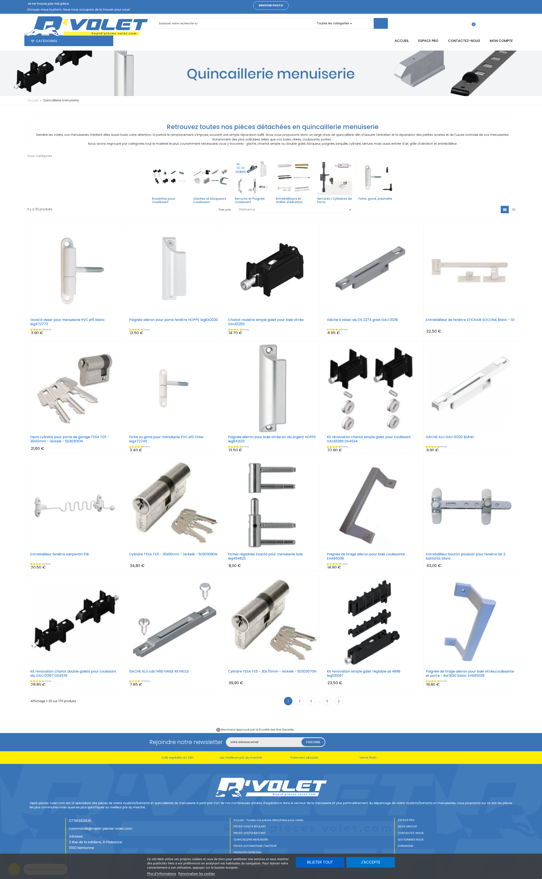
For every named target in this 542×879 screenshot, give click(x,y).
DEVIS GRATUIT (407, 826)
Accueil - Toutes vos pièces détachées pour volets (268, 820)
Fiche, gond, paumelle (375, 199)
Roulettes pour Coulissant (163, 200)
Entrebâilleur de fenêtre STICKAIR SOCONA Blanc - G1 (470, 320)
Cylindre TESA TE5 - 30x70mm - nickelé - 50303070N (272, 671)
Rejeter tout (320, 862)
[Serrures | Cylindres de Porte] (334, 177)
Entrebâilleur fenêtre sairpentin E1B (59, 554)
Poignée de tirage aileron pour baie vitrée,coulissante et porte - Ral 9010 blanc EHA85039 (470, 673)
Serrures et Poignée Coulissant (250, 200)
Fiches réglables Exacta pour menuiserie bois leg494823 (265, 556)
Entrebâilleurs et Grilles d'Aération (289, 200)
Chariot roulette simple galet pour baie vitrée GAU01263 (266, 322)
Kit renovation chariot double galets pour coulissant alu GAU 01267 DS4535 (73, 673)
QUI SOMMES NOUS (411, 840)
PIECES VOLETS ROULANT (250, 826)
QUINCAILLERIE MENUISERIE (251, 840)
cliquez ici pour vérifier (310, 729)
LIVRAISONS (405, 846)
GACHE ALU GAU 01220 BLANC (450, 437)
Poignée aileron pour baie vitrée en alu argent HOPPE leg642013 (272, 439)
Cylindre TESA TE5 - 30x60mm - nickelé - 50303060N (173, 554)
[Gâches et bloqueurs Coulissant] (210, 177)
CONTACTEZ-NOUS (411, 833)
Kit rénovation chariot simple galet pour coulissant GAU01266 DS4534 (369, 439)
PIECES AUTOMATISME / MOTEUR (255, 846)
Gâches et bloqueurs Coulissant (209, 200)
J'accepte (370, 862)
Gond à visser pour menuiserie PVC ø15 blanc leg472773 (67, 322)
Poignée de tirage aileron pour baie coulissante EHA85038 (366, 556)
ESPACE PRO (406, 820)
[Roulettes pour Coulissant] (169, 177)
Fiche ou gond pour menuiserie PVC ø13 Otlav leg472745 (166, 439)
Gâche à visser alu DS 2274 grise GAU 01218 (362, 320)
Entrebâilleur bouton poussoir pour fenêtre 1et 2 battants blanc (465, 556)
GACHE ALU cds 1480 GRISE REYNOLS (159, 671)
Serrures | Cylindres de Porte (334, 200)
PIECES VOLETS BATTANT (250, 833)
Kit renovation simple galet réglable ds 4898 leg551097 (363, 673)
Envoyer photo (271, 5)
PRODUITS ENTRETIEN (247, 852)
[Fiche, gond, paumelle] (375, 177)
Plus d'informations (161, 873)
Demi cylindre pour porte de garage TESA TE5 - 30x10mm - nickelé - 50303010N (69, 439)
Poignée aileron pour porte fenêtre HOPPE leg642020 (173, 320)
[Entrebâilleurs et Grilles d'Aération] (293, 177)
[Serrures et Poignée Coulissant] (252, 177)
